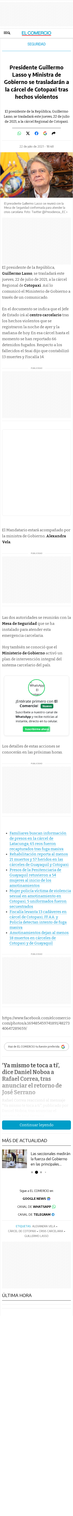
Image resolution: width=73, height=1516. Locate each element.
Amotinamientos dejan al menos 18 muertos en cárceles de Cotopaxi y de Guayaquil (39, 937)
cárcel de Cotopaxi (22, 1231)
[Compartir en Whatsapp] (19, 133)
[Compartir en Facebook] (36, 133)
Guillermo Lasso (36, 1236)
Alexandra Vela (43, 1226)
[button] (32, 1172)
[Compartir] (53, 133)
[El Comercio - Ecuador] (36, 33)
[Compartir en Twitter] (28, 133)
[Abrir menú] (7, 33)
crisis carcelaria (51, 1231)
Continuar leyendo (37, 1125)
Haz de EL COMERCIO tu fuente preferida (33, 1046)
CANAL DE (34, 1207)
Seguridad (37, 44)
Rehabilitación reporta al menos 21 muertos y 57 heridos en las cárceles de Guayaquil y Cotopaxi (39, 859)
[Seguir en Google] (45, 133)
